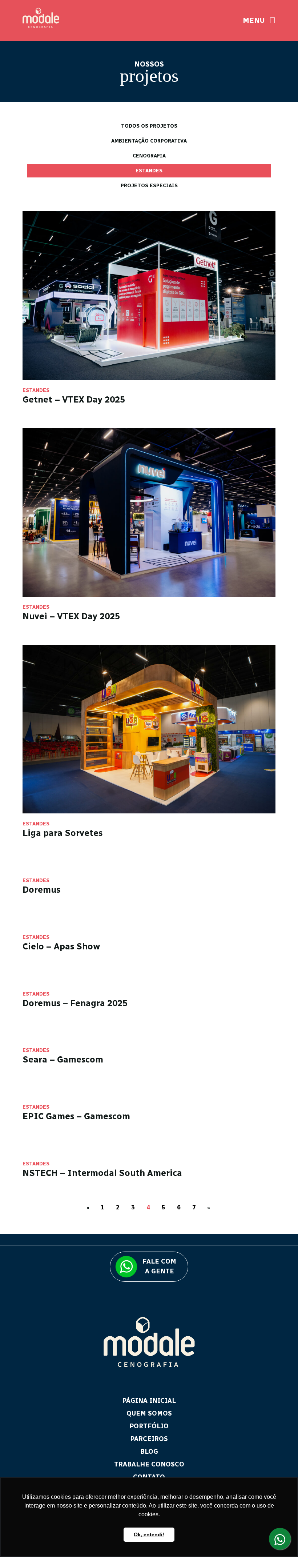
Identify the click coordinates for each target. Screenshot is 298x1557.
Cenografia (149, 156)
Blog (149, 1452)
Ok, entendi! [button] (149, 1534)
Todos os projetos (149, 126)
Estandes (149, 171)
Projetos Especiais (149, 186)
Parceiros (149, 1439)
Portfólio (149, 1426)
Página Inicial (149, 1401)
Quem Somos (149, 1413)
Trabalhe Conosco (149, 1464)
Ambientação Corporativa (149, 141)
